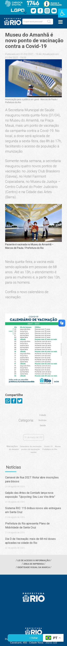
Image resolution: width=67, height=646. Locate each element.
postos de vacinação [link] (30, 449)
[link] (62, 13)
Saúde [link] (43, 425)
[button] (49, 21)
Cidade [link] (42, 415)
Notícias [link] (42, 420)
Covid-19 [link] (48, 446)
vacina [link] (33, 452)
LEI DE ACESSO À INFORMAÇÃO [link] (33, 560)
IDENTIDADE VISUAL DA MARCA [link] (33, 567)
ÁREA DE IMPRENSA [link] (33, 564)
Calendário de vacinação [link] (31, 446)
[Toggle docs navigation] (60, 22)
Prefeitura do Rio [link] (49, 449)
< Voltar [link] (33, 638)
